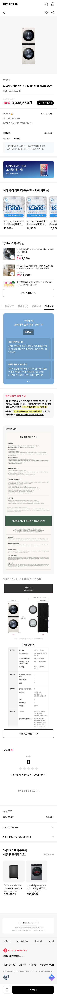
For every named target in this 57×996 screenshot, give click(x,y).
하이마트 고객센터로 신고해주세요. (30, 414)
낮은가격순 (47, 855)
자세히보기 (31, 123)
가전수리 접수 (22, 941)
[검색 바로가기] (46, 4)
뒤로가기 (4, 12)
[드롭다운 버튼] (16, 4)
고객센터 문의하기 (27, 923)
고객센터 (6, 941)
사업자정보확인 (9, 965)
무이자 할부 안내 (46, 114)
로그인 (51, 941)
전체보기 (49, 817)
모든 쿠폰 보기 (44, 103)
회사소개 (38, 941)
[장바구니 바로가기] (53, 4)
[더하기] (12, 257)
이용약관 (32, 965)
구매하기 (33, 989)
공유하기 (53, 12)
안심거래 (22, 965)
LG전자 (5, 80)
